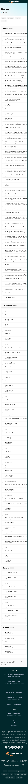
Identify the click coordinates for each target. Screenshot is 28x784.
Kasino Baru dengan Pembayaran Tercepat (14, 674)
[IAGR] (3, 761)
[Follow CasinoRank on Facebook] (6, 747)
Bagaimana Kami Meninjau (14, 715)
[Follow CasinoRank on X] (12, 747)
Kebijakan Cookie (4, 782)
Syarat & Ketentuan (18, 782)
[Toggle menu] (2, 1)
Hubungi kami (14, 725)
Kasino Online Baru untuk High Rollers (14, 679)
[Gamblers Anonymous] (8, 761)
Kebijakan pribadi (11, 782)
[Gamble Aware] (12, 765)
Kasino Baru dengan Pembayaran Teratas (14, 683)
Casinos (18, 18)
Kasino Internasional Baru (14, 699)
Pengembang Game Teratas (14, 704)
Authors (4, 20)
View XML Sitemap (7, 664)
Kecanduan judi (14, 702)
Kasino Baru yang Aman (14, 676)
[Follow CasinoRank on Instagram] (9, 747)
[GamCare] (14, 761)
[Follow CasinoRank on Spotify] (18, 747)
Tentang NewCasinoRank (14, 713)
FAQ (14, 720)
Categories (10, 18)
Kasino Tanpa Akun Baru (14, 681)
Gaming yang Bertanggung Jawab (14, 697)
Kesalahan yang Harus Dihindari (14, 692)
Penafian (14, 723)
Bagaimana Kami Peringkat (14, 718)
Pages (3, 18)
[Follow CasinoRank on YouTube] (15, 747)
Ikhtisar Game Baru (14, 695)
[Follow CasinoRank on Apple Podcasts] (22, 747)
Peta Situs (24, 782)
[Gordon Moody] (23, 761)
